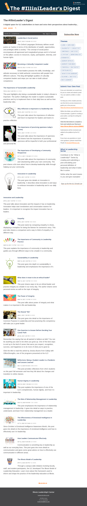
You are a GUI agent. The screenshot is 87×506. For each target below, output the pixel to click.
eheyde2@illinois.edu (72, 143)
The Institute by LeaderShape (69, 73)
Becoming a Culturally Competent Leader (33, 64)
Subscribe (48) (43, 483)
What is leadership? (66, 80)
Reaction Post (75, 67)
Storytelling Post (66, 70)
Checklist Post (76, 48)
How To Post (74, 51)
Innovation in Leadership (27, 174)
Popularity (53, 33)
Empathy (21, 218)
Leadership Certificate (67, 61)
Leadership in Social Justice (28, 38)
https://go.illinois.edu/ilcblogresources (71, 107)
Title (44, 33)
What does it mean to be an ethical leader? (34, 278)
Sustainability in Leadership (28, 258)
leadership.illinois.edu (43, 495)
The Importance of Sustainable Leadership (19, 88)
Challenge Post (65, 48)
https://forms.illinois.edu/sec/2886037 (72, 126)
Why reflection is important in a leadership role (35, 109)
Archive (10, 28)
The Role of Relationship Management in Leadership (37, 399)
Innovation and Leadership (13, 197)
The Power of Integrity (26, 296)
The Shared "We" (24, 312)
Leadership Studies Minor (68, 64)
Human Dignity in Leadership (28, 381)
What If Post (73, 76)
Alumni (63, 45)
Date (47, 33)
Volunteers (64, 76)
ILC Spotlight (65, 54)
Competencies (65, 51)
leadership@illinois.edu (43, 501)
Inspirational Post (76, 54)
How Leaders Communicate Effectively (32, 438)
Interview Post (65, 57)
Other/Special (65, 67)
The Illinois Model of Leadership (29, 459)
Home (5, 28)
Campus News (70, 45)
